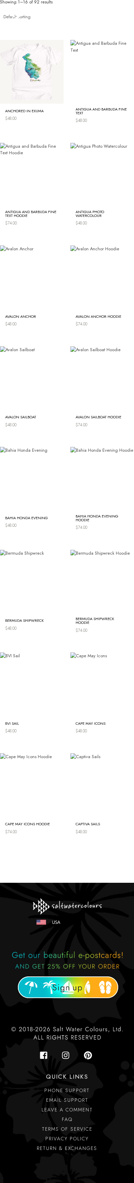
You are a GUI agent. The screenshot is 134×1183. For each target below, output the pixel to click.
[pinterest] (89, 1055)
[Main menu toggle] (120, 12)
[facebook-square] (45, 1055)
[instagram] (67, 1055)
